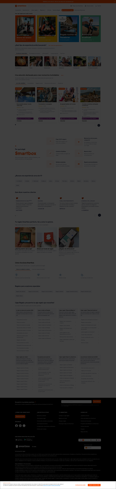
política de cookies (47, 485)
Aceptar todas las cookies (94, 485)
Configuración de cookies (80, 485)
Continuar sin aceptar (6, 482)
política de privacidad (56, 485)
